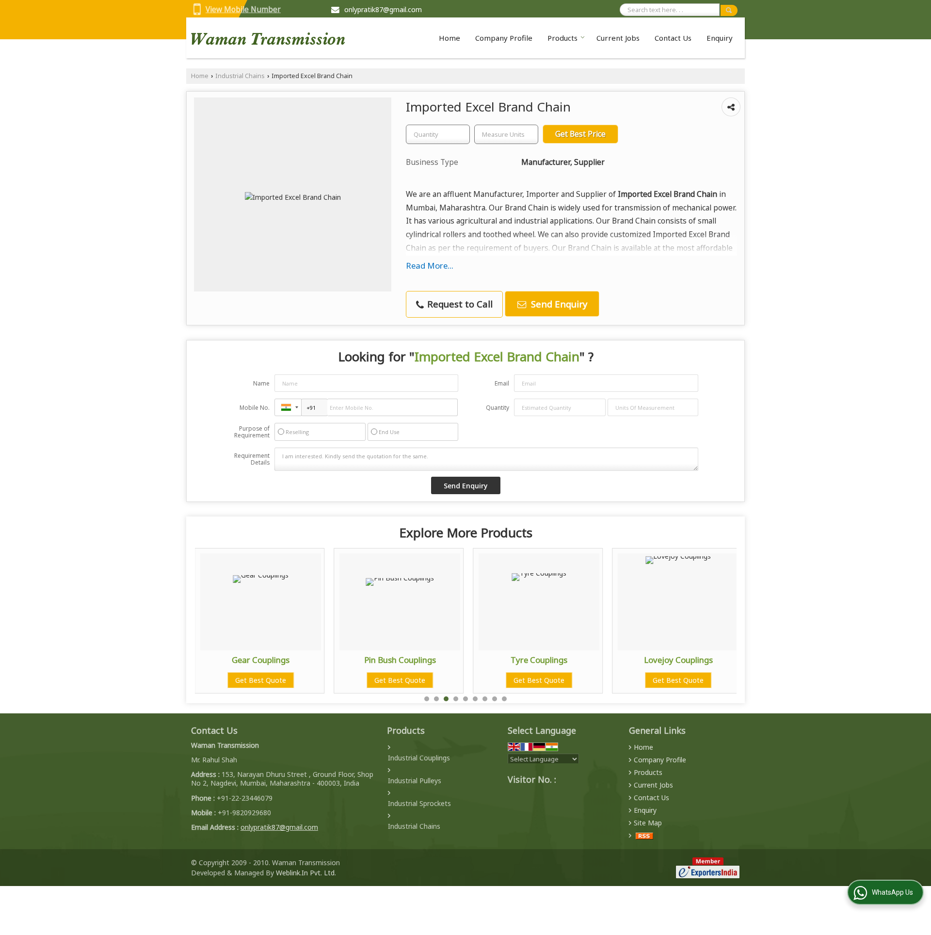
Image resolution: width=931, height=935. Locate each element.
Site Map (648, 822)
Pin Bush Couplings (400, 659)
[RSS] (644, 835)
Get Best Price (580, 134)
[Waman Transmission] (268, 37)
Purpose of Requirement (252, 432)
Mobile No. (255, 407)
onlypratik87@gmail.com (383, 9)
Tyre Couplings (539, 659)
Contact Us (673, 38)
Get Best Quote (260, 680)
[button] (243, 9)
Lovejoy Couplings (678, 659)
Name (261, 383)
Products (562, 38)
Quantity (497, 407)
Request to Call (459, 304)
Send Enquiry (558, 304)
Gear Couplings (260, 659)
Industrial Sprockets (419, 803)
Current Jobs (618, 38)
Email (502, 383)
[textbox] (506, 134)
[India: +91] (288, 407)
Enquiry (719, 38)
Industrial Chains (240, 76)
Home (449, 38)
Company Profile (503, 38)
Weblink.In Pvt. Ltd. (306, 872)
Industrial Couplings (419, 757)
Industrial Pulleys (414, 780)
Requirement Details (252, 459)
